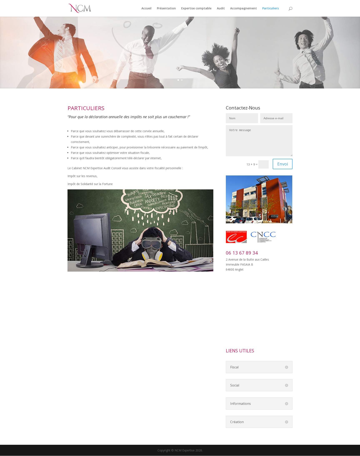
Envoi (282, 164)
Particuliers (270, 8)
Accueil (146, 8)
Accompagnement (243, 8)
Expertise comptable (196, 8)
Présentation (166, 8)
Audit (221, 8)
